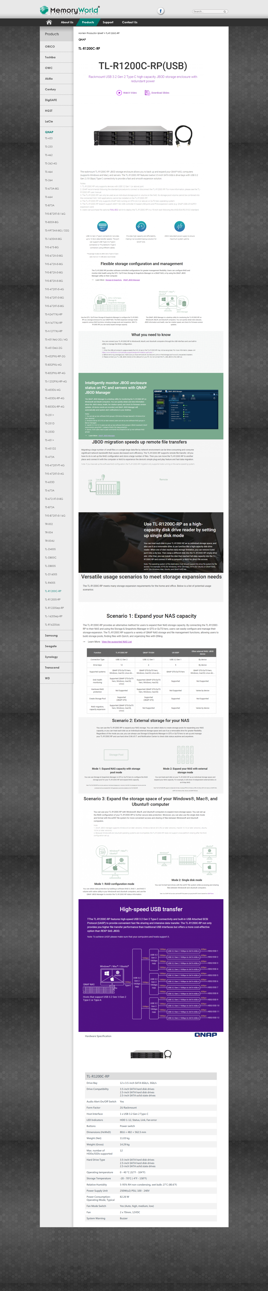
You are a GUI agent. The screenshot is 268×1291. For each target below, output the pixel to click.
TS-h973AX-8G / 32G (57, 230)
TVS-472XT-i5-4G (54, 289)
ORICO (50, 46)
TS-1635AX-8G (53, 238)
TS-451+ (49, 440)
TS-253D (49, 431)
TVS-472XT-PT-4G (54, 465)
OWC (49, 68)
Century (50, 89)
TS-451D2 (50, 448)
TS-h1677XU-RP (53, 322)
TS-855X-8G (51, 222)
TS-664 (49, 197)
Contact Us (129, 22)
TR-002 (49, 524)
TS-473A (49, 456)
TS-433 (49, 138)
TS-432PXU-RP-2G (55, 356)
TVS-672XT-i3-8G (54, 297)
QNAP (49, 132)
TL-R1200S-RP (53, 599)
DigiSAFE (51, 100)
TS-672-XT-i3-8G (54, 498)
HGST (48, 110)
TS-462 (49, 155)
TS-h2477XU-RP (53, 314)
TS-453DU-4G (53, 389)
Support (108, 22)
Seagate (51, 646)
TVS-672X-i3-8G (54, 255)
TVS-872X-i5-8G (54, 280)
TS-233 (49, 146)
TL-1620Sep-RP (53, 616)
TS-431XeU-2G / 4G (56, 339)
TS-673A (49, 490)
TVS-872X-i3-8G (54, 272)
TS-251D (49, 423)
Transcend (52, 667)
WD (47, 678)
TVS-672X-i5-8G (54, 264)
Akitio (49, 78)
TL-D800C (51, 557)
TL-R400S (50, 582)
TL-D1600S (51, 574)
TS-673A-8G (52, 188)
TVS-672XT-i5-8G (54, 306)
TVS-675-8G (52, 247)
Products (88, 22)
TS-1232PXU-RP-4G (56, 381)
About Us (67, 22)
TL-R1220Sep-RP (54, 607)
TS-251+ (49, 415)
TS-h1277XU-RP (53, 331)
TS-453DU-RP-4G (54, 398)
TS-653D (49, 482)
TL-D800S (50, 566)
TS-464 (49, 171)
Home (82, 33)
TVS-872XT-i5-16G (55, 213)
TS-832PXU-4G (53, 364)
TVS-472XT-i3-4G (54, 473)
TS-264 (49, 180)
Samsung (51, 635)
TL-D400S (50, 549)
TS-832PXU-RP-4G (55, 373)
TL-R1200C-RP (53, 591)
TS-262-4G (51, 163)
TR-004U (49, 540)
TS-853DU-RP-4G (54, 406)
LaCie (49, 121)
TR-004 (49, 532)
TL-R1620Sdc (52, 624)
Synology (51, 656)
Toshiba (50, 57)
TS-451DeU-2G (53, 347)
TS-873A (49, 205)
